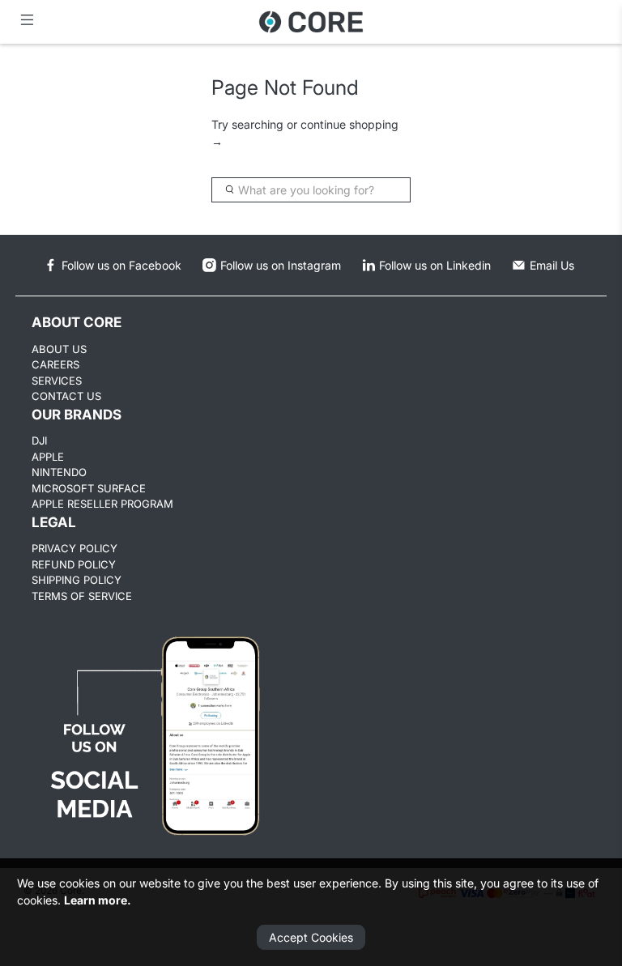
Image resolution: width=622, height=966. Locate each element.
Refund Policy (74, 564)
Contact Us (66, 395)
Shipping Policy (76, 579)
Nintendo (59, 472)
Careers (55, 364)
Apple (48, 456)
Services (57, 380)
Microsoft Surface (89, 488)
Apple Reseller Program (102, 503)
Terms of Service (82, 595)
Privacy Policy (74, 548)
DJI (39, 440)
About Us (59, 349)
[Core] (311, 22)
